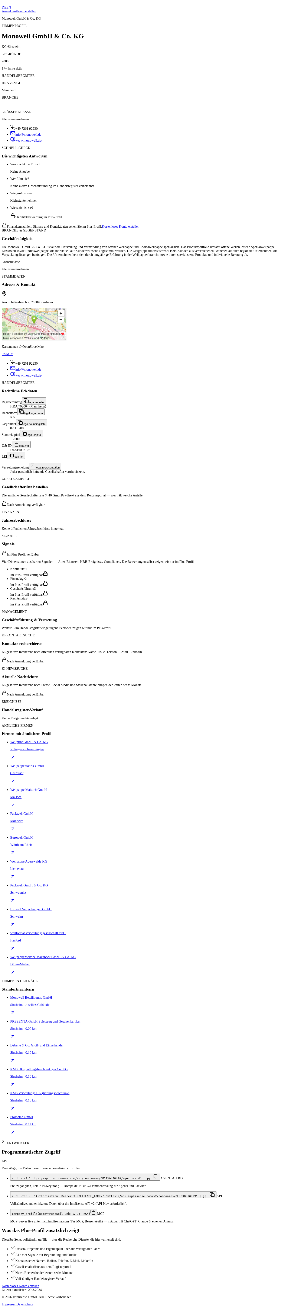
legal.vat (24, 445)
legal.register (37, 402)
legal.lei (18, 456)
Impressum (9, 1304)
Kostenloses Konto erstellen (120, 226)
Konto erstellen (26, 11)
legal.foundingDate (34, 424)
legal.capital (34, 434)
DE (4, 7)
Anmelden (9, 11)
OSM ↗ (7, 354)
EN (8, 7)
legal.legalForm (33, 413)
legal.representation (48, 467)
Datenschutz (24, 1304)
